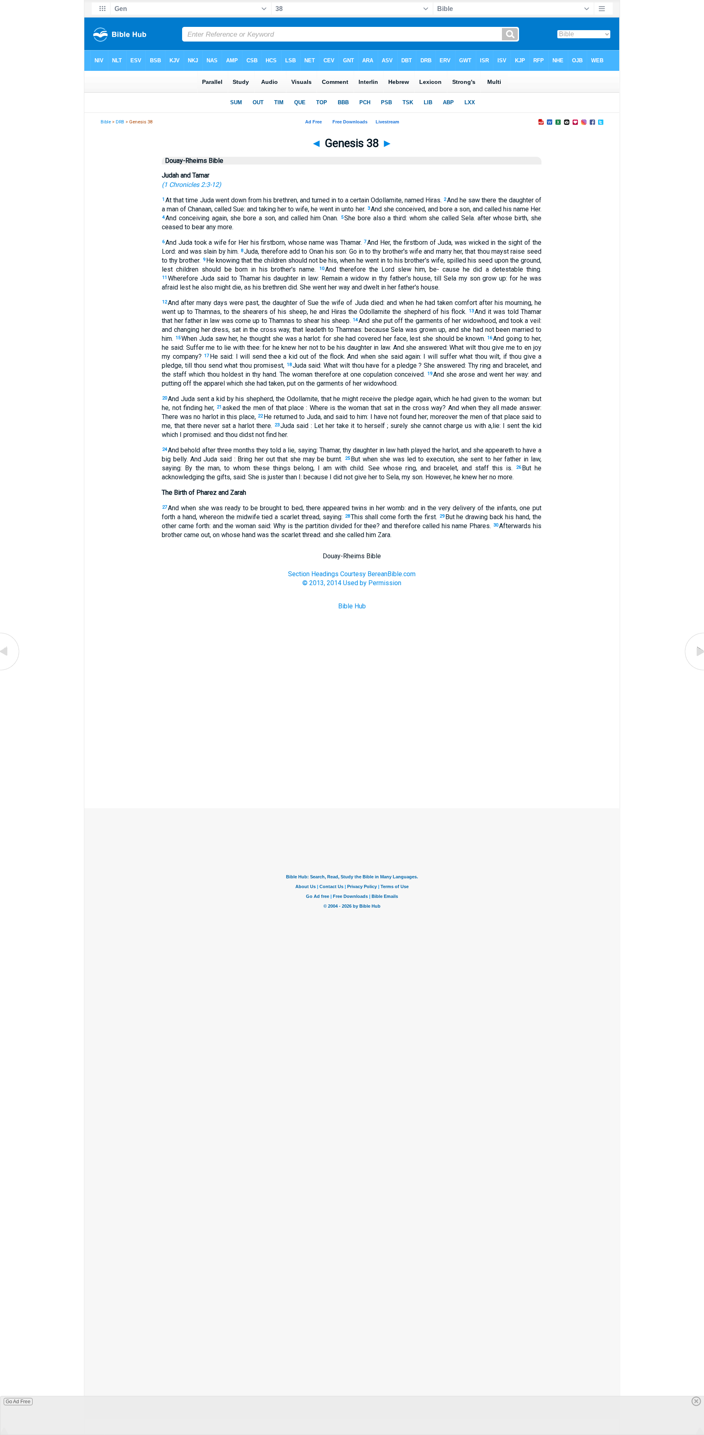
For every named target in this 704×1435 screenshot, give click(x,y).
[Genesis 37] (10, 670)
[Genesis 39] (694, 670)
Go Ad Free (18, 1401)
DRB (120, 122)
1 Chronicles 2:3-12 (191, 185)
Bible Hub (352, 606)
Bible (106, 122)
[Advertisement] (352, 767)
